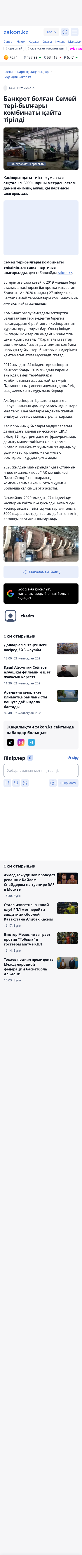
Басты (8, 72)
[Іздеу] (65, 32)
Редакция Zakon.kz (17, 77)
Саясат (8, 41)
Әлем (21, 41)
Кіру (75, 758)
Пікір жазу (68, 783)
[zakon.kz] (15, 32)
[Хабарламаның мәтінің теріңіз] (41, 770)
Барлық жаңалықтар (33, 72)
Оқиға (47, 41)
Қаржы (34, 41)
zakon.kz (65, 272)
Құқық (60, 41)
